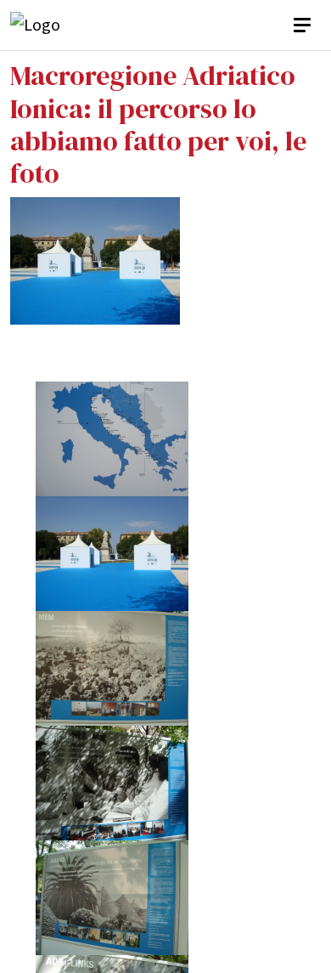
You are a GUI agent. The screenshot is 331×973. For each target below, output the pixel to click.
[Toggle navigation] (304, 25)
